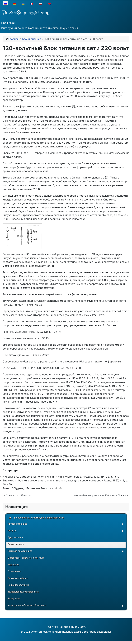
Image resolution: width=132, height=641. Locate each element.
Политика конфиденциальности (66, 626)
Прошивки (8, 22)
